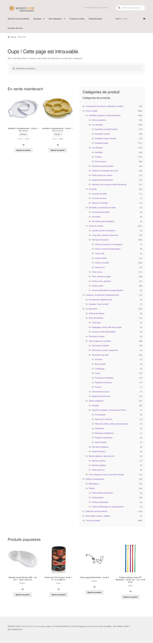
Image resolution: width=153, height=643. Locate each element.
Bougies (95, 405)
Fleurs (97, 373)
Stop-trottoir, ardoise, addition (98, 516)
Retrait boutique (95, 18)
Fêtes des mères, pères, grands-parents (111, 423)
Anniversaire (100, 414)
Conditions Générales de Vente (96, 7)
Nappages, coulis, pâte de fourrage (107, 327)
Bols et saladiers (99, 120)
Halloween (99, 428)
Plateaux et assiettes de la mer (105, 170)
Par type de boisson (100, 239)
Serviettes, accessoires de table (102, 207)
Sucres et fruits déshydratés (103, 331)
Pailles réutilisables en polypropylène (108, 506)
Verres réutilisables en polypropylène (107, 290)
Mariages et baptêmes (104, 433)
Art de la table (91, 110)
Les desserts (97, 147)
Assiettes (99, 152)
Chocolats (96, 322)
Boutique (37, 18)
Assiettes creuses (102, 133)
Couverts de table (99, 193)
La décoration (91, 308)
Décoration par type (100, 354)
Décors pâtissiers (96, 400)
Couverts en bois (99, 198)
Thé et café (99, 253)
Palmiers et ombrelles (104, 377)
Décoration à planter (100, 345)
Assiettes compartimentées (106, 129)
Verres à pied (97, 285)
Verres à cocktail (102, 262)
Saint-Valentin (101, 442)
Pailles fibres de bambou (102, 492)
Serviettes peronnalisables (103, 221)
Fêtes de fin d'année (103, 419)
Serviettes (96, 216)
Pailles (92, 488)
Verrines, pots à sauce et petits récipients (109, 184)
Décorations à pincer (100, 391)
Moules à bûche (98, 460)
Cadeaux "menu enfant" (99, 304)
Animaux (98, 359)
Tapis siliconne (98, 469)
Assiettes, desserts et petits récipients (104, 115)
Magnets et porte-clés (101, 396)
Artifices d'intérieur (96, 313)
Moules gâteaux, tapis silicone (101, 456)
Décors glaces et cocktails (100, 341)
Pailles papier (98, 497)
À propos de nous (15, 28)
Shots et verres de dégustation (108, 248)
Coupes (98, 156)
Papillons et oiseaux (103, 382)
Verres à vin (100, 267)
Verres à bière (101, 258)
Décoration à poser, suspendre (105, 350)
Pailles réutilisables (100, 502)
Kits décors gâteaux (100, 446)
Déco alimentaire (96, 317)
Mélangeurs (94, 483)
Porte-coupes (100, 161)
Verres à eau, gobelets (101, 281)
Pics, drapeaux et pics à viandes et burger (106, 474)
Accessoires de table (101, 212)
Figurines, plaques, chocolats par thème (109, 410)
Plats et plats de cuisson (102, 175)
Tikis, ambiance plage (101, 276)
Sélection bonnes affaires (18, 18)
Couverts (92, 189)
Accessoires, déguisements (100, 299)
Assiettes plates (101, 143)
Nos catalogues (55, 18)
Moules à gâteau (99, 465)
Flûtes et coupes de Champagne (109, 244)
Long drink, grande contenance (105, 235)
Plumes (98, 387)
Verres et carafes (96, 225)
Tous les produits (93, 520)
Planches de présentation (103, 166)
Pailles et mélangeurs (95, 479)
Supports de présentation (102, 179)
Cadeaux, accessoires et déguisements (102, 295)
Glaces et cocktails (100, 202)
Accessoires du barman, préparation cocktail (104, 106)
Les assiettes (97, 124)
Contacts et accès (76, 18)
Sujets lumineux (99, 451)
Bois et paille (100, 364)
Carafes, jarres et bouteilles (103, 230)
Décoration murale (96, 336)
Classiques (99, 368)
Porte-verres (97, 272)
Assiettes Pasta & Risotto (105, 138)
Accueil (13, 37)
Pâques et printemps (103, 437)
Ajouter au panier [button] (23, 150)
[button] (23, 145)
